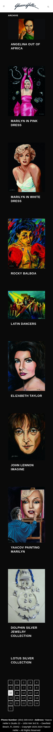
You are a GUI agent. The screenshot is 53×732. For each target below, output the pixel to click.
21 (17, 703)
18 (30, 698)
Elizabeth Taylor (26, 395)
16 (17, 698)
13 (30, 693)
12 (23, 693)
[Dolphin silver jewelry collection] (26, 596)
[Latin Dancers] (26, 305)
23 (30, 703)
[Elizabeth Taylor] (26, 366)
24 (36, 703)
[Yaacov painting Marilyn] (26, 514)
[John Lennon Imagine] (26, 436)
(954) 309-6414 (25, 720)
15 (10, 698)
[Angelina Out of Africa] (26, 29)
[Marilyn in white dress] (26, 167)
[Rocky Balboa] (26, 243)
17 (23, 698)
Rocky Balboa (23, 273)
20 (10, 703)
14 (36, 693)
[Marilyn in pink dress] (26, 91)
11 (17, 693)
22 (23, 703)
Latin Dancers (23, 323)
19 (36, 698)
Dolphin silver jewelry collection (24, 631)
